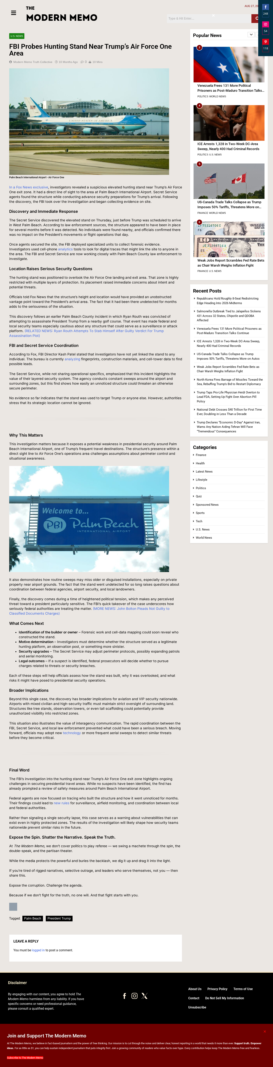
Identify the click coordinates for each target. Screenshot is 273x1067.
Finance (202, 154)
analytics (66, 249)
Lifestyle (201, 480)
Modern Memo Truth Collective (32, 62)
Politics (202, 96)
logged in (38, 950)
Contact (193, 998)
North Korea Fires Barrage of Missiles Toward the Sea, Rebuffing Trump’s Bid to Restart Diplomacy (228, 265)
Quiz (199, 496)
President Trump (59, 918)
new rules (61, 803)
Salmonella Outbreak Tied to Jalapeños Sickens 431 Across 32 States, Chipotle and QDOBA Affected (229, 316)
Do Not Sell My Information (224, 998)
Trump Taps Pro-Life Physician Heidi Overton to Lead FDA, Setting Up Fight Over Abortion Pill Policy (228, 397)
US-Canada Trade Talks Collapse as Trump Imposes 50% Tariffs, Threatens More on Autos (229, 149)
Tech (199, 521)
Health (200, 463)
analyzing (72, 359)
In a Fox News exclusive (28, 187)
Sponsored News (207, 505)
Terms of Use (243, 989)
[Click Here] (13, 13)
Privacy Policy (217, 989)
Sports (200, 513)
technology (72, 733)
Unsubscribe (197, 1007)
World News (217, 154)
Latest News (204, 471)
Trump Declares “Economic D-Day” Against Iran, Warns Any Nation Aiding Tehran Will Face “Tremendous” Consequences (228, 427)
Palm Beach (32, 918)
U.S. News (17, 36)
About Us (194, 989)
